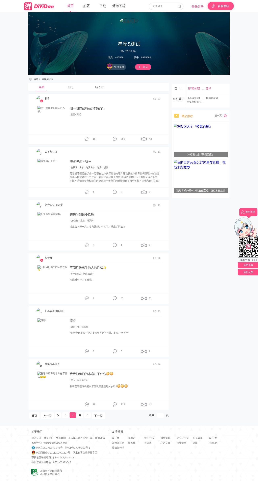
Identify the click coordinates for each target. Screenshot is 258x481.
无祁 (208, 88)
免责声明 (61, 438)
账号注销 (100, 438)
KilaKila (213, 443)
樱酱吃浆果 (212, 98)
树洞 (73, 327)
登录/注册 (197, 6)
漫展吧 (131, 438)
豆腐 (195, 443)
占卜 (81, 167)
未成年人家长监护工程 (80, 438)
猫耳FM (213, 438)
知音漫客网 (118, 443)
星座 (82, 220)
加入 (146, 67)
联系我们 (48, 438)
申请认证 (36, 438)
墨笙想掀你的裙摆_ (196, 102)
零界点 (148, 443)
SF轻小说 (149, 438)
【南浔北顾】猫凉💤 (196, 98)
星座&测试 (76, 114)
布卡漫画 (197, 438)
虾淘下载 (118, 6)
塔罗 (99, 167)
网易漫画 (165, 438)
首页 (70, 6)
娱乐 (73, 380)
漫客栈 (131, 443)
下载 (102, 6)
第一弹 (115, 438)
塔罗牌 (74, 167)
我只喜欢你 (82, 327)
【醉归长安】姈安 (196, 88)
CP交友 (74, 220)
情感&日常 (88, 274)
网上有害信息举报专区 (85, 452)
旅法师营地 (118, 447)
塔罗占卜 (90, 167)
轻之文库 (165, 443)
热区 (86, 6)
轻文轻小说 (183, 438)
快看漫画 (181, 443)
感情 (106, 167)
